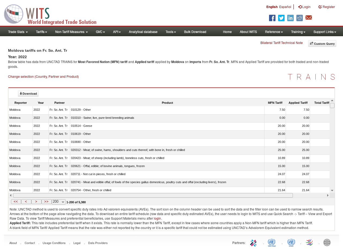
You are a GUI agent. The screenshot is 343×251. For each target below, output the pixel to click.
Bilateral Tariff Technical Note (281, 42)
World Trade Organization (309, 242)
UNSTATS (291, 242)
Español (285, 6)
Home (227, 31)
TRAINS (313, 77)
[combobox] (59, 202)
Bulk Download (195, 31)
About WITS (248, 31)
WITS (53, 13)
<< (16, 202)
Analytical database (143, 31)
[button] (16, 201)
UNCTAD (272, 242)
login (157, 218)
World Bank (328, 242)
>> (46, 202)
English (272, 6)
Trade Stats (16, 31)
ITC (254, 242)
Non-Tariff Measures (70, 31)
